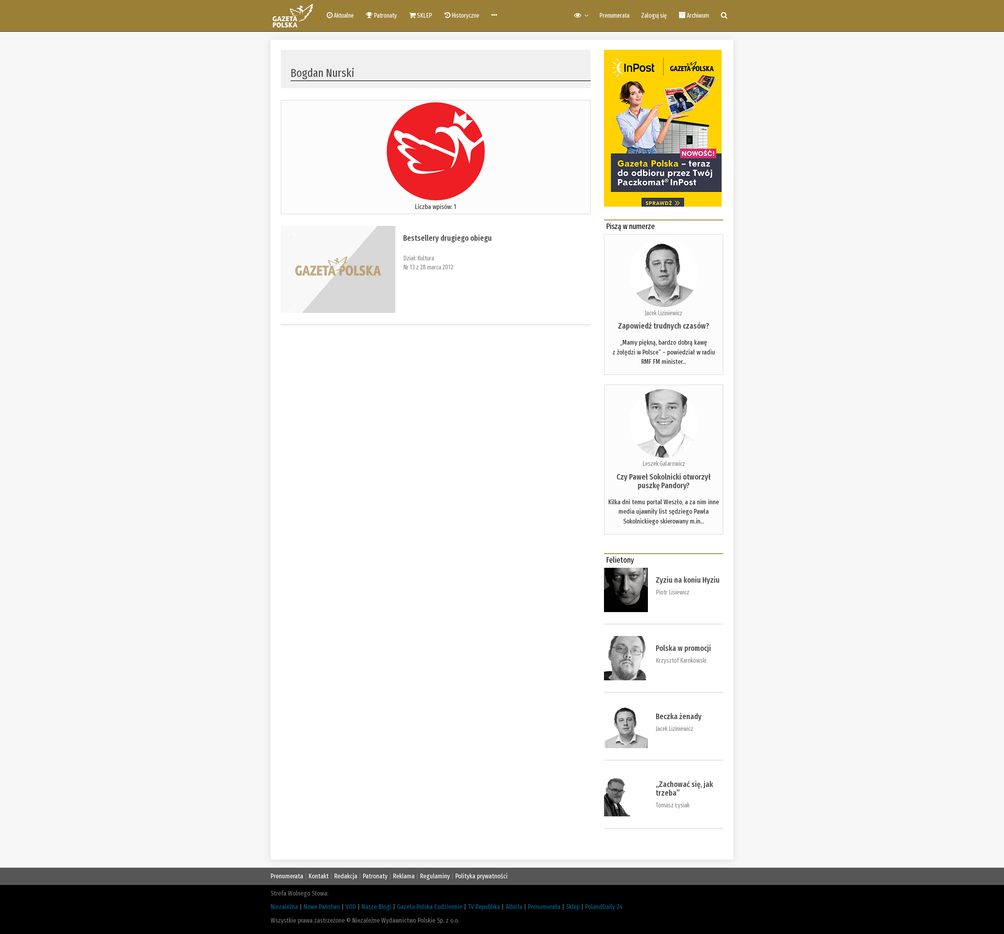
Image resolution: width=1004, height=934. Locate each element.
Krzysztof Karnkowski (681, 660)
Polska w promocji (683, 648)
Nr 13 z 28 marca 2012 (428, 267)
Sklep (573, 907)
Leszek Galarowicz (663, 463)
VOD (351, 907)
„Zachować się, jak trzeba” (684, 789)
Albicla (514, 907)
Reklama (404, 876)
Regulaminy (435, 876)
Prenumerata (614, 15)
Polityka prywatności (481, 876)
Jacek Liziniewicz (663, 313)
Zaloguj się (654, 15)
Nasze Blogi (376, 907)
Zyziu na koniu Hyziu (688, 580)
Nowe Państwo (322, 907)
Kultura (425, 258)
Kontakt (319, 876)
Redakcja (345, 876)
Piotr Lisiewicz (672, 592)
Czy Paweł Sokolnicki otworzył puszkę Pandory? (664, 481)
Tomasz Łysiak (672, 805)
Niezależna (284, 907)
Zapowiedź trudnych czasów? (663, 326)
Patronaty (375, 876)
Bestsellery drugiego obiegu (447, 238)
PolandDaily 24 (604, 907)
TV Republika (484, 907)
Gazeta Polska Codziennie (429, 907)
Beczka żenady (679, 716)
